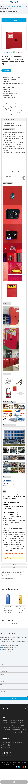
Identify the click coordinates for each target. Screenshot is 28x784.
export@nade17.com (8, 745)
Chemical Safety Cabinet (8, 578)
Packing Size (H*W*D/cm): (9, 103)
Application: (6, 83)
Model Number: (6, 97)
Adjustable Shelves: (8, 105)
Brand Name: (6, 95)
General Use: (6, 77)
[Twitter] (7, 753)
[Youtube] (23, 767)
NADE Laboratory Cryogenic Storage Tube (12, 727)
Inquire (7, 70)
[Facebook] (2, 753)
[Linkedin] (5, 753)
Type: (4, 79)
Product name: (6, 110)
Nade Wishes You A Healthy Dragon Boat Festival (14, 732)
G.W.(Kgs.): (5, 109)
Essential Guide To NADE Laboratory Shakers (13, 720)
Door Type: (5, 101)
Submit (14, 698)
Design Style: (6, 87)
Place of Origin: (6, 93)
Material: (5, 89)
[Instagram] (10, 753)
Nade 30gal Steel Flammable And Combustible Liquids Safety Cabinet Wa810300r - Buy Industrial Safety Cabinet (13, 574)
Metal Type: (5, 91)
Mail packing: (6, 81)
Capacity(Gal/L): (7, 99)
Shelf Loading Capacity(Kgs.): (10, 107)
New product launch (7, 725)
